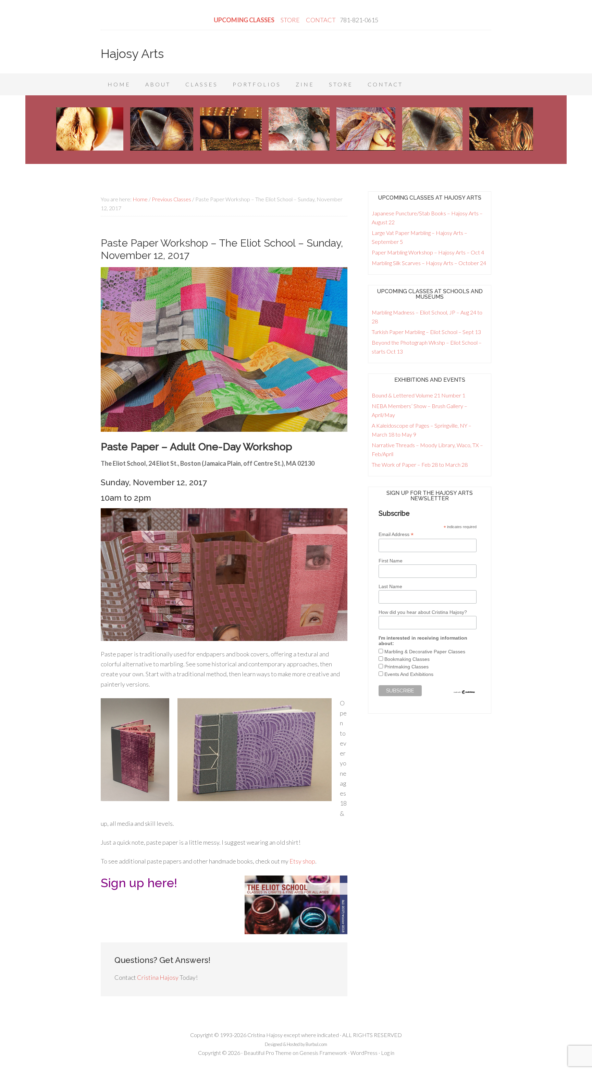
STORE (291, 20)
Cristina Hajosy (157, 977)
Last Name (390, 586)
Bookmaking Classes (407, 659)
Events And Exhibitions (408, 674)
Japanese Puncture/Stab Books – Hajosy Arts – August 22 (427, 217)
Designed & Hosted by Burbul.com (296, 1044)
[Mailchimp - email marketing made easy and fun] (464, 692)
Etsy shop (302, 861)
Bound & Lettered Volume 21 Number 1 (418, 395)
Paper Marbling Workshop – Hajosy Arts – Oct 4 (428, 252)
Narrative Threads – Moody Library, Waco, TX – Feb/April (427, 449)
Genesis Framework (323, 1052)
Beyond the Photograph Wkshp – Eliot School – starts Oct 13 (427, 347)
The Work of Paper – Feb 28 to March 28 (420, 464)
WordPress (364, 1052)
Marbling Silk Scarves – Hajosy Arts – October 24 (429, 263)
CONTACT (321, 20)
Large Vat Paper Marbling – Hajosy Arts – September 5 (419, 237)
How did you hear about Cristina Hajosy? (423, 612)
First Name (391, 560)
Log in (387, 1052)
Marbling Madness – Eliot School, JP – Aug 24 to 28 (427, 316)
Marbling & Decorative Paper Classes (424, 651)
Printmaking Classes (406, 666)
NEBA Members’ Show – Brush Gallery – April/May (419, 410)
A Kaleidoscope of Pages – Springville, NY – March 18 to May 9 (421, 430)
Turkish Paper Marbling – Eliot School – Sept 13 (426, 332)
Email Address (396, 534)
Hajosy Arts (132, 53)
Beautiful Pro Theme (268, 1052)
